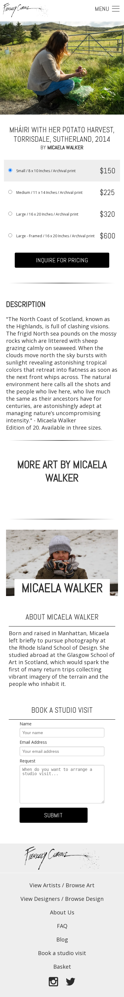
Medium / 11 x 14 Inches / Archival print (49, 192)
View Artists (44, 885)
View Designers (40, 898)
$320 (107, 214)
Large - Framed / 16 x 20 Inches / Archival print (55, 235)
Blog (62, 939)
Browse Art (80, 885)
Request (28, 761)
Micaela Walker (65, 147)
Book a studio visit (62, 953)
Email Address (33, 742)
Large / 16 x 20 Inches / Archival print (47, 214)
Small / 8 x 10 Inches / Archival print (46, 170)
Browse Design (84, 898)
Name (26, 724)
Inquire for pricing (62, 260)
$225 (107, 192)
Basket (62, 966)
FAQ (62, 925)
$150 (107, 170)
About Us (62, 912)
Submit (53, 815)
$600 (107, 236)
